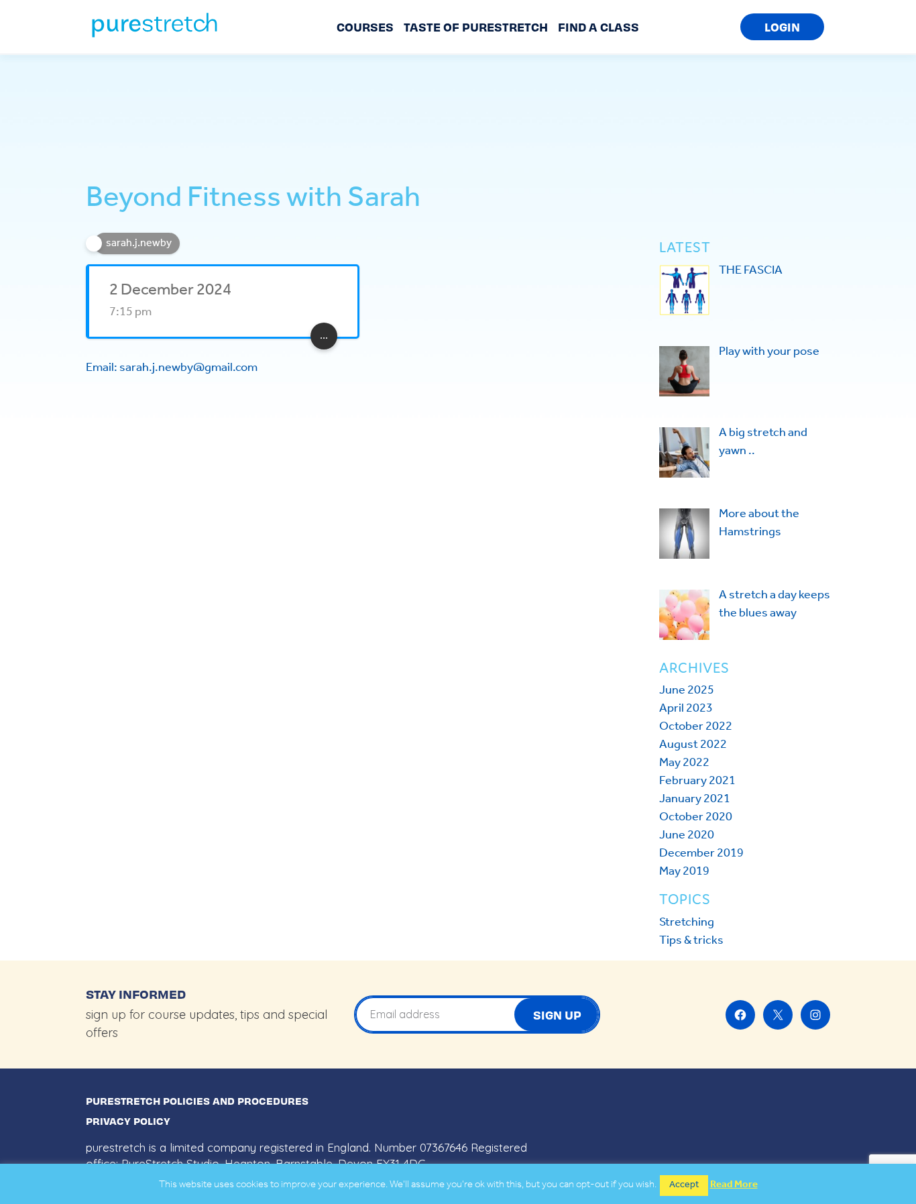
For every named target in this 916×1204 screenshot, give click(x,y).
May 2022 (684, 762)
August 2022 (693, 744)
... (324, 335)
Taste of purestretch (476, 26)
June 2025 (686, 690)
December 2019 (701, 853)
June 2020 (686, 835)
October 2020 (695, 817)
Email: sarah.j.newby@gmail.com (171, 367)
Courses (365, 26)
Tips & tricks (691, 940)
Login (782, 26)
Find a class (598, 26)
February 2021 (697, 780)
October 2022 (695, 726)
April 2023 (686, 708)
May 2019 (684, 871)
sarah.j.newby (139, 243)
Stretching (686, 922)
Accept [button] (684, 1185)
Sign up (557, 1014)
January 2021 (694, 798)
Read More (734, 1185)
